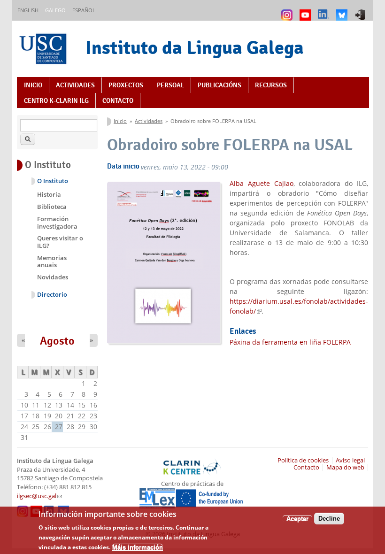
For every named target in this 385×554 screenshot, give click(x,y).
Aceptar (297, 518)
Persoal (170, 85)
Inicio (33, 85)
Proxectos (125, 85)
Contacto (117, 100)
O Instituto (52, 181)
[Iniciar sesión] (361, 10)
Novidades (52, 277)
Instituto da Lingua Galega (194, 47)
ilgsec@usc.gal (39, 496)
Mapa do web (345, 467)
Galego (55, 10)
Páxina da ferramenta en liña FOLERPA (290, 342)
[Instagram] (288, 10)
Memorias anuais (52, 261)
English (27, 10)
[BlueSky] (343, 10)
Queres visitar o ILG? (60, 242)
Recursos (271, 85)
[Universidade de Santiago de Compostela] (44, 50)
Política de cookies (303, 460)
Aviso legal (350, 460)
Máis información (137, 547)
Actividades (75, 85)
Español (83, 10)
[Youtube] (306, 10)
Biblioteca (52, 206)
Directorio (52, 295)
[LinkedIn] (324, 10)
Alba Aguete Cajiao (261, 183)
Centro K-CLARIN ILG (56, 100)
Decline (329, 518)
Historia (49, 194)
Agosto (57, 340)
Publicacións (219, 85)
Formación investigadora (57, 223)
